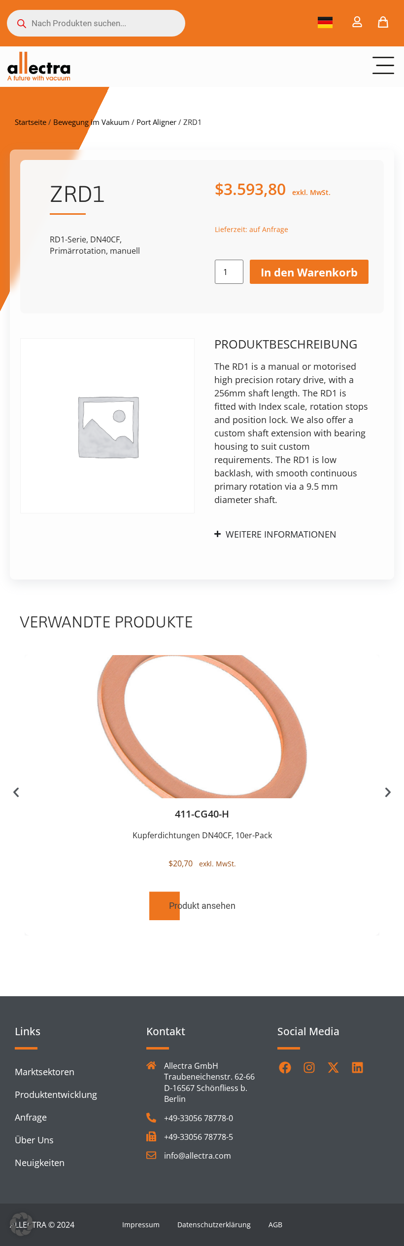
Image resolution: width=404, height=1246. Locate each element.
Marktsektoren (44, 1072)
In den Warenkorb (309, 272)
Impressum (141, 1224)
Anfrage (31, 1117)
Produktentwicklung (56, 1094)
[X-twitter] (333, 1067)
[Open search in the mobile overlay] (96, 23)
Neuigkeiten (40, 1162)
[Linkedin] (357, 1067)
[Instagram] (309, 1067)
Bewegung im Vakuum (91, 122)
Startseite (30, 122)
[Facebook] (284, 1067)
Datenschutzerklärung (214, 1224)
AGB (275, 1224)
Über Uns (34, 1140)
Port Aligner (156, 122)
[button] (16, 792)
